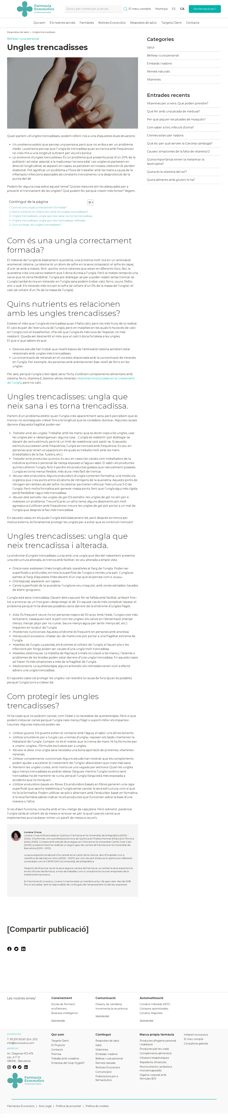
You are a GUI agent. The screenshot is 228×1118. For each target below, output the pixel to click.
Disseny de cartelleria (108, 1004)
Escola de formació (63, 1004)
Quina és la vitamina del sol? (167, 171)
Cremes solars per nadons (165, 135)
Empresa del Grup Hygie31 (67, 1063)
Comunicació (103, 1071)
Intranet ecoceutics (196, 1034)
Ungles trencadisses (43, 32)
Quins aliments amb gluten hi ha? (171, 179)
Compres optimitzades (154, 1008)
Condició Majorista (151, 1013)
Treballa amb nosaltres (65, 1058)
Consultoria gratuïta (196, 1043)
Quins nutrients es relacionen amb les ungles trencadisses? (50, 211)
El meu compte (140, 9)
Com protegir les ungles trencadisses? (36, 224)
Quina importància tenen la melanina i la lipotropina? (175, 161)
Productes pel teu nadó (154, 1048)
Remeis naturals (158, 71)
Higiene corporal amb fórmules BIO (153, 1076)
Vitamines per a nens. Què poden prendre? (177, 103)
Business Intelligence (64, 1013)
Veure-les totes (58, 1020)
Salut (151, 47)
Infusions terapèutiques (154, 1057)
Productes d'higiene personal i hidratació (158, 1042)
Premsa (56, 1054)
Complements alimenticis (156, 1053)
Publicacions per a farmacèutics (106, 1078)
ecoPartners (59, 1008)
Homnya (161, 9)
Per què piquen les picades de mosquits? (176, 119)
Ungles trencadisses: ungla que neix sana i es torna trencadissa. (52, 216)
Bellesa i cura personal (23, 38)
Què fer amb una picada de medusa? (173, 111)
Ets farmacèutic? (205, 9)
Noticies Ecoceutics (112, 22)
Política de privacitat (68, 1106)
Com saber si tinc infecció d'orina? (170, 127)
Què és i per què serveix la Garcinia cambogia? (180, 143)
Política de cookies (97, 1106)
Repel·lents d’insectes (153, 1062)
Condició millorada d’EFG (155, 1004)
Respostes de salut (143, 22)
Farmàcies (87, 22)
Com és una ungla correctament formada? (39, 207)
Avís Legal (45, 1106)
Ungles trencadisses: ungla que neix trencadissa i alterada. (49, 220)
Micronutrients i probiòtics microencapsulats (156, 1068)
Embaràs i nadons (159, 63)
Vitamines (154, 79)
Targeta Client (171, 22)
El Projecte (58, 1045)
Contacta (192, 22)
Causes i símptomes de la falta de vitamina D (178, 151)
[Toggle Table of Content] (89, 202)
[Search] (125, 9)
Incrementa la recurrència (111, 1008)
